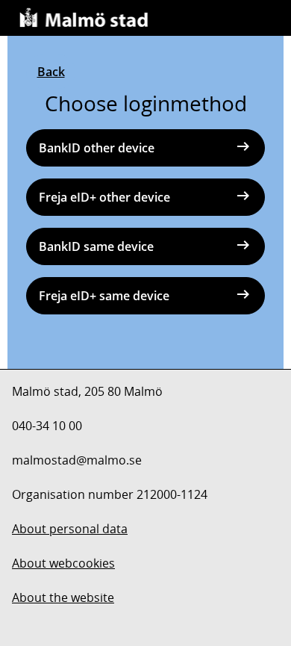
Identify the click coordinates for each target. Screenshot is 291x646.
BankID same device (96, 246)
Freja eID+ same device (104, 296)
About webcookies (63, 563)
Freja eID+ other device (104, 197)
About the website (63, 597)
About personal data (70, 529)
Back (51, 71)
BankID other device (96, 148)
